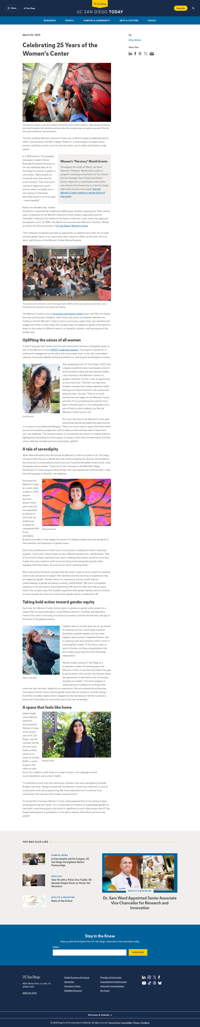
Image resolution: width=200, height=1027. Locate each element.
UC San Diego (29, 8)
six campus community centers (68, 313)
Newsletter (69, 981)
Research (50, 20)
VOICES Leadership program (64, 349)
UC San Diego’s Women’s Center (72, 225)
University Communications (112, 986)
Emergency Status (72, 986)
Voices (152, 20)
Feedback (145, 1022)
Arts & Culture (129, 20)
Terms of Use (114, 1022)
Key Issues (105, 990)
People (69, 20)
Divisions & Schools (99, 1015)
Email (56, 947)
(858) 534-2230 (30, 993)
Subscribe (181, 8)
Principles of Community (110, 977)
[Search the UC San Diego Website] (193, 8)
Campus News (59, 855)
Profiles (56, 876)
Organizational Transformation (113, 981)
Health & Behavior (139, 891)
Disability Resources (73, 990)
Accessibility (126, 1022)
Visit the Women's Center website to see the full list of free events (82, 193)
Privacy (136, 1022)
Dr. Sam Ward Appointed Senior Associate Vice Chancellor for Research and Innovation (140, 902)
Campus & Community (97, 20)
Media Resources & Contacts (77, 977)
